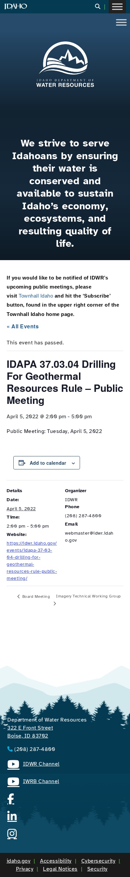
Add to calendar (48, 462)
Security (97, 869)
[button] (102, 6)
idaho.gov (19, 861)
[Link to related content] (65, 64)
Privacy (25, 869)
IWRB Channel (33, 782)
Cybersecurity (98, 861)
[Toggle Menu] (117, 6)
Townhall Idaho (36, 296)
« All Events (23, 326)
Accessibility (56, 861)
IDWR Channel (33, 765)
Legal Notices (60, 869)
